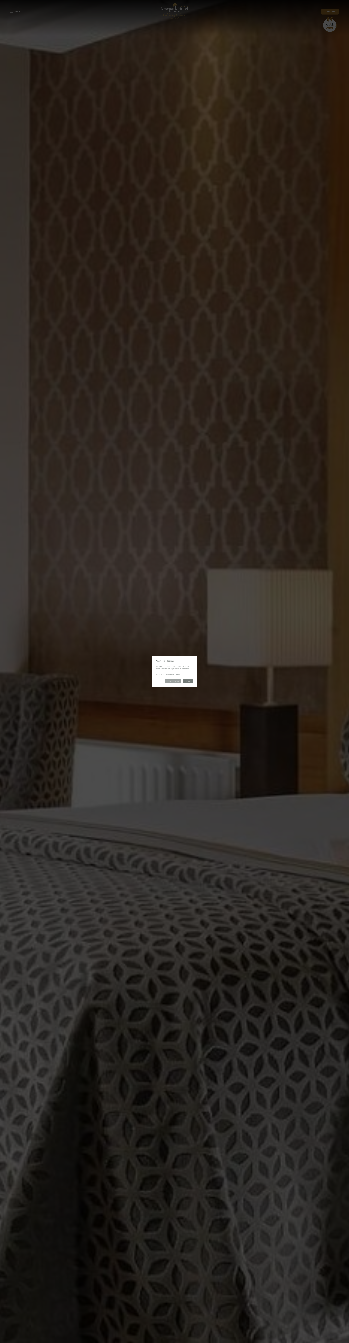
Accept (188, 681)
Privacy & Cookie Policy (166, 674)
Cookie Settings (173, 681)
